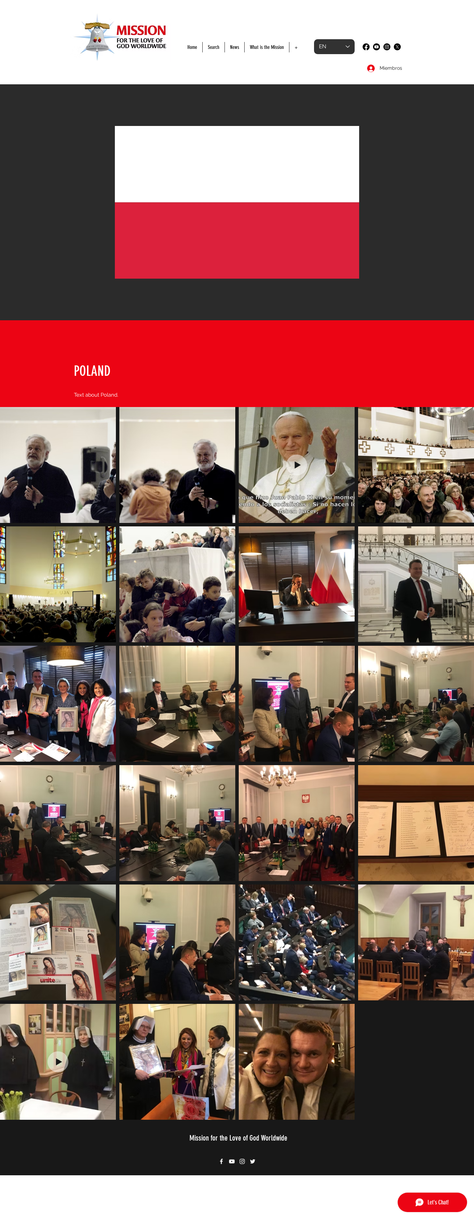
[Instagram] (386, 46)
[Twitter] (397, 46)
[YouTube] (376, 46)
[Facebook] (366, 46)
